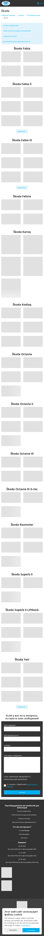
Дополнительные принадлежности (16, 41)
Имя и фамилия (10, 725)
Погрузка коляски (10, 36)
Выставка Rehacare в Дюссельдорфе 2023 (22, 856)
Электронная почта (12, 735)
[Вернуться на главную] (6, 3)
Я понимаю (31, 930)
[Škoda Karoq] (11, 244)
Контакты (24, 838)
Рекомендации (24, 834)
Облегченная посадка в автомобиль (17, 31)
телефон (8, 745)
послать (22, 792)
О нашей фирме (24, 830)
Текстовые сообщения (13, 755)
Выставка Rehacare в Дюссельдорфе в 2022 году (22, 862)
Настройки (13, 930)
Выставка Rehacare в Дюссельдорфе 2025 (22, 849)
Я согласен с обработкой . (22, 785)
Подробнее (25, 925)
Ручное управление (10, 25)
